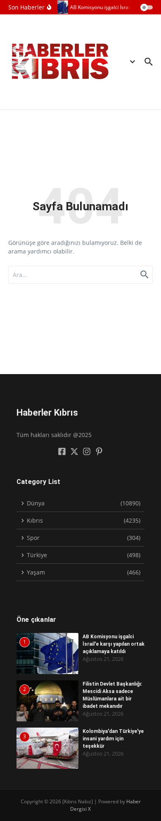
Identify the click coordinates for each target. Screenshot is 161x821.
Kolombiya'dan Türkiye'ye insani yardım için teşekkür (113, 738)
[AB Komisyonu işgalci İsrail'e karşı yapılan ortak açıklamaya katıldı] (57, 7)
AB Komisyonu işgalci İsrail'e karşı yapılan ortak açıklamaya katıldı (113, 644)
